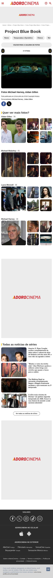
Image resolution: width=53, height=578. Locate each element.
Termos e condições (34, 559)
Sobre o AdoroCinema (10, 559)
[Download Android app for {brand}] (30, 534)
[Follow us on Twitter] (20, 518)
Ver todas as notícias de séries (26, 413)
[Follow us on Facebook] (13, 518)
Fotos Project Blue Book (32, 25)
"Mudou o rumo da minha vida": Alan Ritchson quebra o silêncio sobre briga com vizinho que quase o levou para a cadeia (39, 368)
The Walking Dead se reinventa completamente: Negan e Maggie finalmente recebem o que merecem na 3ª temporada (40, 383)
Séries (9, 25)
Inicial (4, 25)
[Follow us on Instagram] (26, 518)
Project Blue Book (18, 25)
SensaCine (39, 547)
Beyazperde (10, 550)
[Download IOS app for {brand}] (22, 534)
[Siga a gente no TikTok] (33, 518)
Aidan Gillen (28, 99)
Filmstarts (22, 547)
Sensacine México (35, 550)
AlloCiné (6, 547)
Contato (22, 559)
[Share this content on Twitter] (9, 103)
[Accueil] (24, 3)
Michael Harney (18, 99)
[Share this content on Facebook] (3, 103)
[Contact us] (40, 518)
